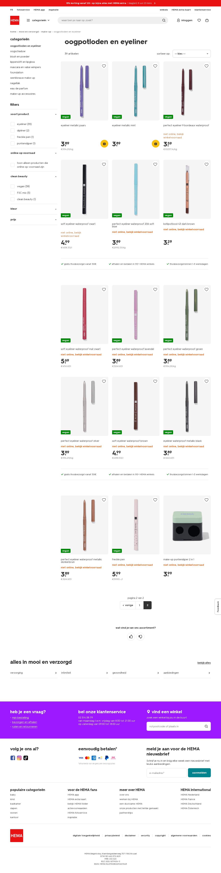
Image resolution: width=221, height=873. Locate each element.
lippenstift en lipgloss (22, 61)
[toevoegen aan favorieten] (104, 65)
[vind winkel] (206, 726)
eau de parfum (19, 88)
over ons (124, 794)
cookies (206, 835)
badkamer (15, 803)
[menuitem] (11, 10)
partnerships (126, 812)
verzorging (16, 672)
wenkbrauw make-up (22, 77)
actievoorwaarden (77, 808)
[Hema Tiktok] (25, 758)
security (145, 835)
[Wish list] (199, 20)
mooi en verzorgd (29, 31)
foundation (16, 72)
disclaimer (130, 835)
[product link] (84, 90)
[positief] (131, 637)
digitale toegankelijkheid (86, 835)
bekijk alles (204, 662)
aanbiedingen (171, 672)
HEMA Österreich (190, 808)
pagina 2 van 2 (136, 598)
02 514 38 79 (85, 717)
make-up (46, 31)
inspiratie (72, 817)
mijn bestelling (20, 717)
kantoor (14, 817)
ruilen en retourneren (24, 726)
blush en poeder (20, 56)
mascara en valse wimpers (25, 67)
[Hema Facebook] (13, 758)
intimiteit (66, 672)
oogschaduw (17, 51)
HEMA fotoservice (77, 812)
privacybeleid (112, 835)
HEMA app (73, 794)
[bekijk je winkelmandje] (207, 20)
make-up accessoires (22, 93)
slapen (13, 808)
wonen (13, 812)
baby (13, 794)
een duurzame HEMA (131, 803)
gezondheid (119, 672)
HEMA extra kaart (77, 799)
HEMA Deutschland (191, 803)
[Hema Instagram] (19, 758)
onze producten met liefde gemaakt (139, 808)
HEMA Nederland (190, 794)
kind (12, 799)
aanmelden (199, 772)
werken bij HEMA (129, 799)
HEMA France (188, 799)
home (13, 31)
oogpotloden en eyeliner (25, 45)
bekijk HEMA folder (78, 803)
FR (11, 10)
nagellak (15, 83)
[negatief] (140, 637)
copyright (160, 835)
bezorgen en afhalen (24, 722)
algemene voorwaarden (184, 835)
